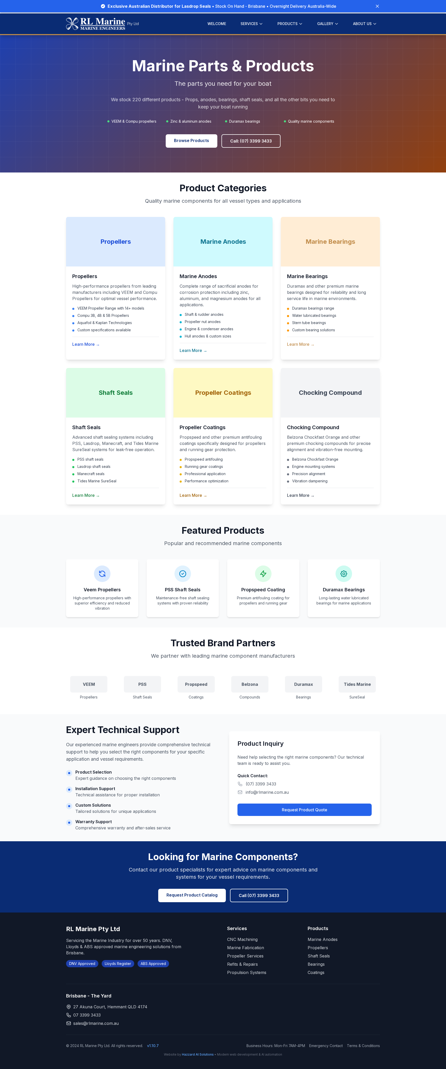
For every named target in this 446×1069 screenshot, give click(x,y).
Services (249, 23)
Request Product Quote (304, 809)
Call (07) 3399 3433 (259, 895)
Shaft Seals (319, 955)
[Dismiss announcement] (377, 6)
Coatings (316, 972)
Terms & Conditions (363, 1045)
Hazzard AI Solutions (198, 1054)
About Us (362, 23)
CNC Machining (242, 939)
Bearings (316, 964)
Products (287, 23)
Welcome (217, 23)
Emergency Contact (326, 1045)
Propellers (318, 947)
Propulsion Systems (246, 972)
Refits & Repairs (242, 964)
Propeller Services (245, 955)
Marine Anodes (323, 939)
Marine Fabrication (245, 947)
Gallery (325, 23)
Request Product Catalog (192, 895)
